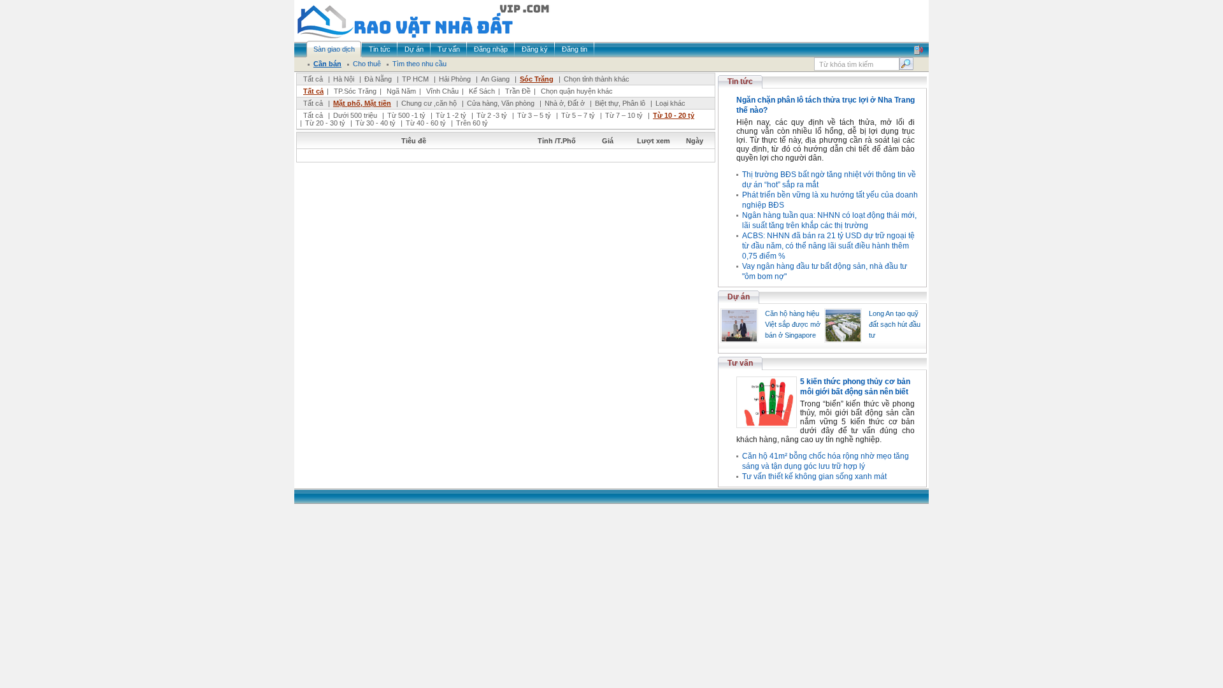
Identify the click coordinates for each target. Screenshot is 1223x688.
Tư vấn (740, 363)
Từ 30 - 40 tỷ (375, 123)
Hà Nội (343, 79)
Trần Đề (518, 91)
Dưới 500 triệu (355, 115)
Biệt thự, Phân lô (620, 103)
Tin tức (740, 81)
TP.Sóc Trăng (355, 91)
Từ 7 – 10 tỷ (624, 115)
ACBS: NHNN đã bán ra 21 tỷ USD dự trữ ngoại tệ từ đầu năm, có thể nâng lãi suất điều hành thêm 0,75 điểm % (828, 246)
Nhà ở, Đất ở (565, 103)
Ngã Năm (401, 91)
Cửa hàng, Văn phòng (500, 103)
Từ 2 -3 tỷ (491, 115)
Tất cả (313, 79)
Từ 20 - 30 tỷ (325, 123)
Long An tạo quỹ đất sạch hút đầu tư (894, 324)
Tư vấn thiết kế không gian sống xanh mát (814, 476)
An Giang (495, 79)
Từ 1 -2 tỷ (451, 115)
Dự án (738, 296)
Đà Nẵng (378, 79)
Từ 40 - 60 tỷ (426, 123)
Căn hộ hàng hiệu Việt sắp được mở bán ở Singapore (792, 324)
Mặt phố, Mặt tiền (362, 103)
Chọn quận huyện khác (577, 91)
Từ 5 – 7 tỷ (578, 115)
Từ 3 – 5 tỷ (534, 115)
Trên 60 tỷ (472, 123)
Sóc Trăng (537, 79)
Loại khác (670, 103)
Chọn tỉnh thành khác (596, 79)
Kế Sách (482, 91)
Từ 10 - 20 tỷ (673, 115)
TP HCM (415, 79)
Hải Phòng (455, 79)
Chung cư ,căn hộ (429, 103)
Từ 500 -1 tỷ (406, 115)
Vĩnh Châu (442, 91)
